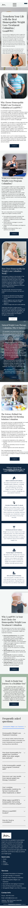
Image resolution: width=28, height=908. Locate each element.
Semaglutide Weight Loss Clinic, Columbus (14, 888)
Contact (5, 863)
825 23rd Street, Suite (13, 900)
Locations (5, 864)
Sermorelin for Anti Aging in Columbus (13, 884)
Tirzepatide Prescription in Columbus (13, 873)
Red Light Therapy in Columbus (11, 875)
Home (4, 859)
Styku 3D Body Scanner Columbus (12, 886)
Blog (4, 861)
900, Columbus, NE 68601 (12, 901)
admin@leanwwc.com (8, 696)
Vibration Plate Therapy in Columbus (13, 877)
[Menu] (15, 5)
